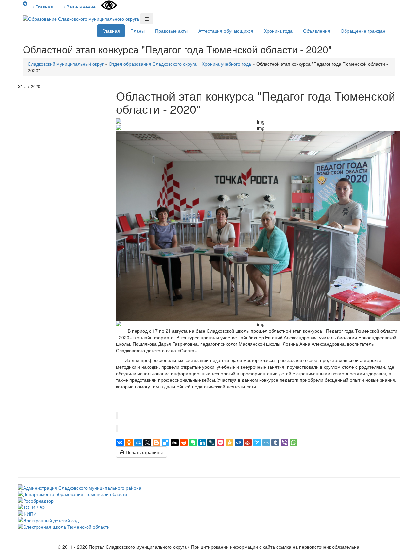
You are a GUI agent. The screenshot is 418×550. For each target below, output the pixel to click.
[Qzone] (229, 442)
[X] (147, 442)
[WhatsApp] (293, 442)
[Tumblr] (275, 442)
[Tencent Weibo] (266, 442)
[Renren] (239, 442)
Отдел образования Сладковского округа (153, 63)
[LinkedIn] (202, 442)
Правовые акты (171, 30)
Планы (137, 30)
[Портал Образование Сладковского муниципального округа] (81, 18)
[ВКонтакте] (120, 442)
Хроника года (278, 30)
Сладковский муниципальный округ (66, 63)
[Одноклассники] (129, 442)
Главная (43, 6)
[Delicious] (165, 442)
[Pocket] (220, 442)
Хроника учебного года (226, 63)
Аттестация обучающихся (225, 30)
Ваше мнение (80, 6)
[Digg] (175, 442)
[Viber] (284, 442)
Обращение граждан (363, 30)
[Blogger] (156, 442)
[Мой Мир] (138, 442)
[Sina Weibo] (248, 442)
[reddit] (184, 442)
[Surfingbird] (257, 442)
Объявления (316, 30)
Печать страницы (143, 452)
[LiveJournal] (211, 442)
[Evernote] (193, 442)
